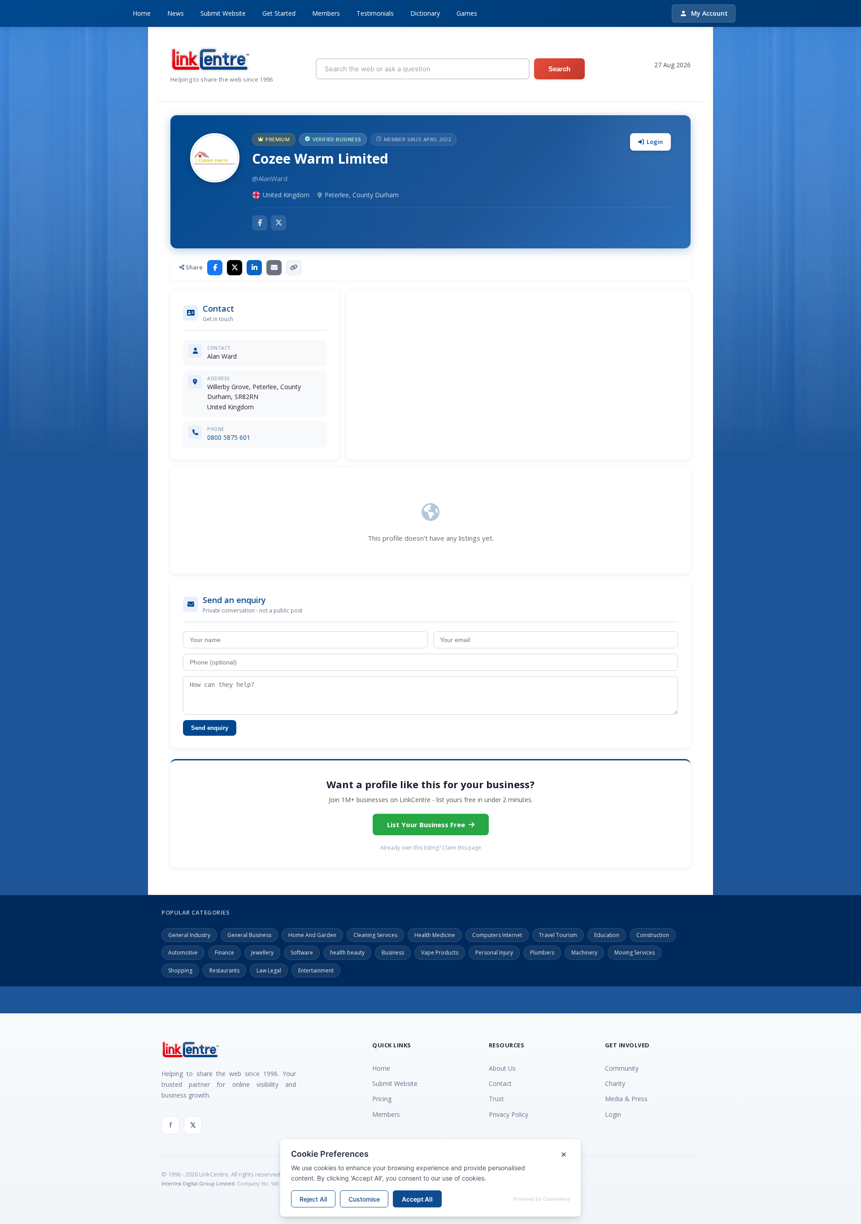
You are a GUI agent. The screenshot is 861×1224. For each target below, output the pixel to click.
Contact (500, 1083)
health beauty (347, 952)
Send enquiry (209, 728)
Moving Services (634, 952)
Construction (652, 935)
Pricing (381, 1098)
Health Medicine (434, 935)
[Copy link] (293, 267)
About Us (502, 1068)
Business (393, 952)
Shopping (180, 970)
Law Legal (269, 970)
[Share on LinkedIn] (254, 267)
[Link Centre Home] (221, 59)
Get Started (279, 13)
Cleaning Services (375, 935)
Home (142, 13)
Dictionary (425, 13)
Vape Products (439, 952)
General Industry (189, 935)
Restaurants (224, 970)
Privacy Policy (508, 1114)
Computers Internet (497, 935)
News (175, 13)
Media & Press (626, 1098)
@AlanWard (269, 178)
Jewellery (262, 952)
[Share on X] (234, 267)
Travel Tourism (558, 935)
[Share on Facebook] (214, 267)
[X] (278, 222)
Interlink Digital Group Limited (198, 1183)
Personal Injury (494, 952)
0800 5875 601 (228, 437)
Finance (224, 952)
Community (622, 1068)
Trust (496, 1098)
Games (467, 13)
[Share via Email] (274, 267)
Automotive (183, 952)
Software (302, 952)
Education (606, 935)
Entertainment (316, 970)
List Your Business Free (426, 824)
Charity (615, 1083)
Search (559, 69)
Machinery (584, 952)
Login (655, 142)
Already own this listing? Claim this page (430, 847)
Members (326, 13)
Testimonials (375, 13)
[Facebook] (259, 222)
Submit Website (223, 13)
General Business (249, 935)
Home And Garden (312, 935)
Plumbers (542, 952)
